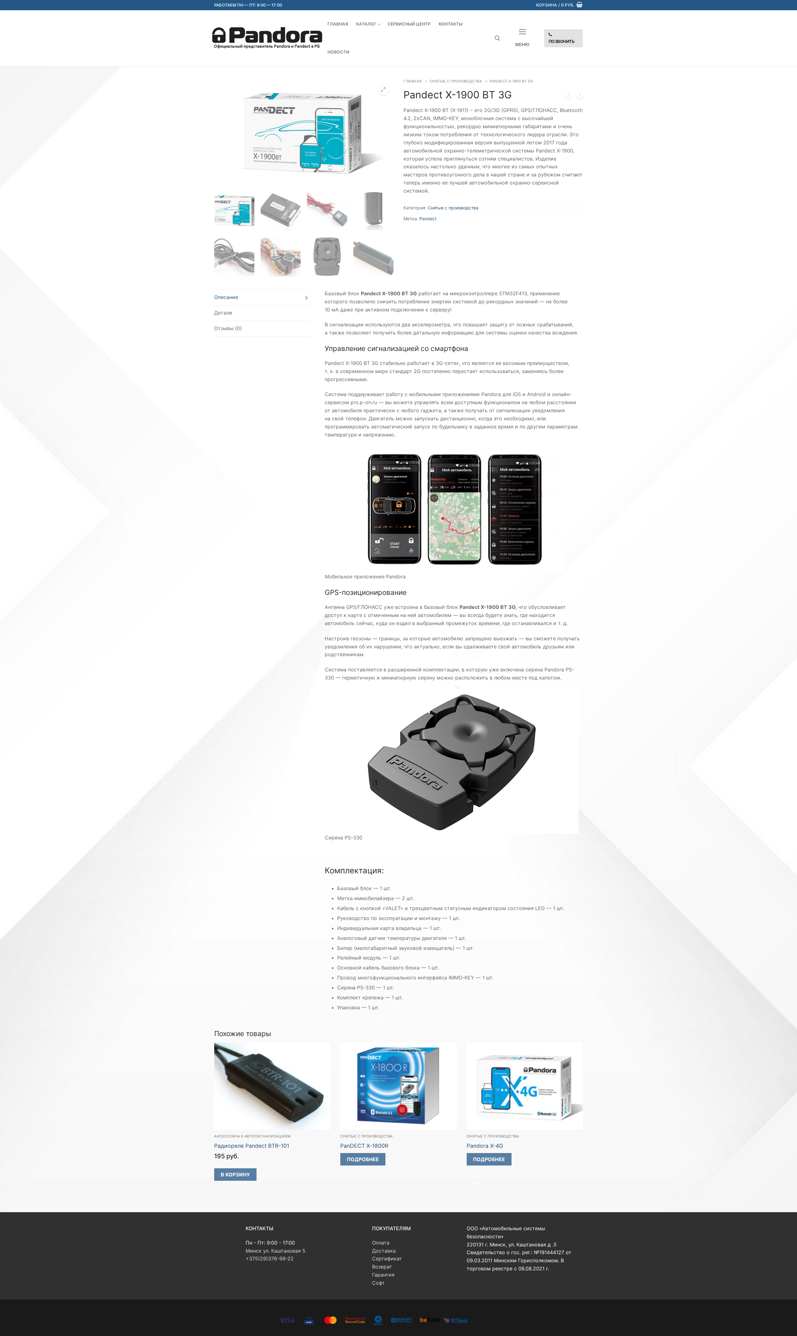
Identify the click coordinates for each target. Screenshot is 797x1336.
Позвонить (562, 41)
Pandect (427, 218)
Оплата (380, 1243)
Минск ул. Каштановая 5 (275, 1251)
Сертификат (387, 1258)
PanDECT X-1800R (364, 1145)
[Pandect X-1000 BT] (569, 96)
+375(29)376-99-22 (270, 1258)
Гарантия (383, 1275)
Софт (378, 1283)
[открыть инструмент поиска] (497, 38)
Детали (223, 313)
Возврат (382, 1267)
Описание (226, 297)
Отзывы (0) (228, 328)
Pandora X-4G (485, 1145)
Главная (412, 81)
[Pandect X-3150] (579, 96)
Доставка (384, 1251)
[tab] (262, 298)
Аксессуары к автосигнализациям (252, 1136)
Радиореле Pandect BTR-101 (251, 1145)
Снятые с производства (456, 81)
